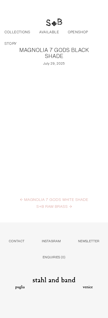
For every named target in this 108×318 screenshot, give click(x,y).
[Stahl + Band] (54, 22)
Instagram (51, 240)
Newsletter (88, 240)
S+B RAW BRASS (54, 206)
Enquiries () (54, 256)
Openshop (78, 31)
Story (10, 43)
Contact (16, 240)
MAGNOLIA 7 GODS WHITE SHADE (54, 199)
